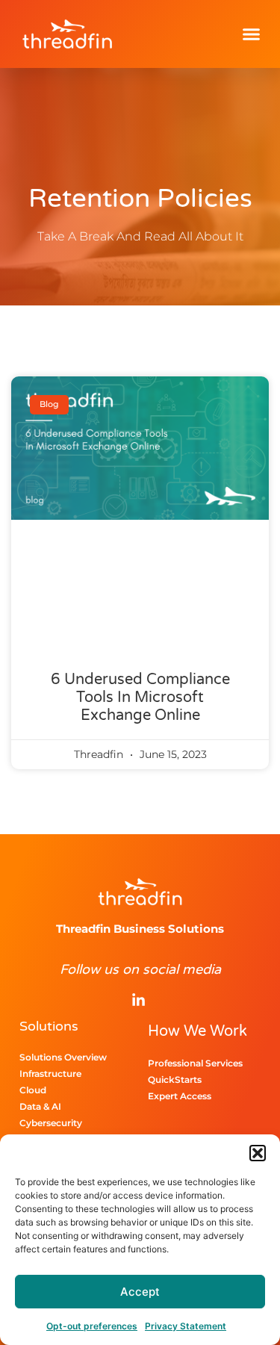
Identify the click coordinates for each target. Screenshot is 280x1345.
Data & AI (40, 1106)
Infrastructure (50, 1073)
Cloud (32, 1090)
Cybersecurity (50, 1122)
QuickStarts (175, 1079)
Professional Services (195, 1063)
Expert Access (179, 1096)
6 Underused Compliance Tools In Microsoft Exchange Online (140, 697)
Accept (140, 1292)
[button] (257, 1153)
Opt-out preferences (91, 1326)
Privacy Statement (185, 1326)
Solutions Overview (63, 1057)
